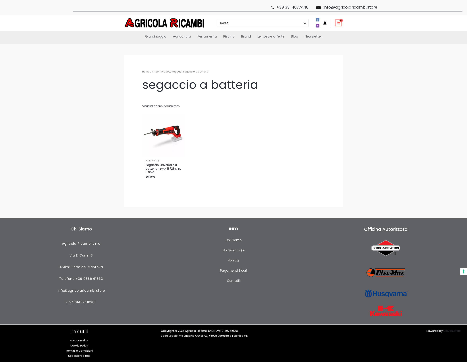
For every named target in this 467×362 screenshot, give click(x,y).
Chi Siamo (233, 240)
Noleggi (233, 260)
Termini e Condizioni (79, 351)
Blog (294, 36)
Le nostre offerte (270, 36)
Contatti (233, 281)
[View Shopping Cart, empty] (338, 22)
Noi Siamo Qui (234, 250)
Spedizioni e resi (79, 356)
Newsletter (313, 36)
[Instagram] (318, 26)
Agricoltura (182, 36)
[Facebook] (318, 20)
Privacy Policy (79, 340)
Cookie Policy (79, 345)
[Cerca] (305, 23)
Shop (155, 71)
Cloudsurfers (452, 331)
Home (146, 71)
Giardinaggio (155, 36)
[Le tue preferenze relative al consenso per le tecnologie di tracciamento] (463, 271)
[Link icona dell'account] (325, 23)
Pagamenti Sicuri (233, 270)
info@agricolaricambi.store (81, 290)
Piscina (229, 36)
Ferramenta (207, 36)
